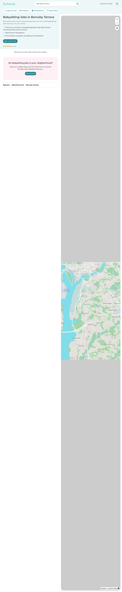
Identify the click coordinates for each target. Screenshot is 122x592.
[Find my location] (117, 28)
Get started (30, 73)
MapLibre (103, 588)
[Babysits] (9, 4)
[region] (90, 303)
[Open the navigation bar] (117, 4)
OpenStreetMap (112, 588)
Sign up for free (10, 41)
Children (25, 11)
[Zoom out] (117, 23)
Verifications (38, 11)
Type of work (11, 11)
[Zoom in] (117, 19)
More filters (53, 11)
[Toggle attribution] (118, 588)
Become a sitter (106, 4)
